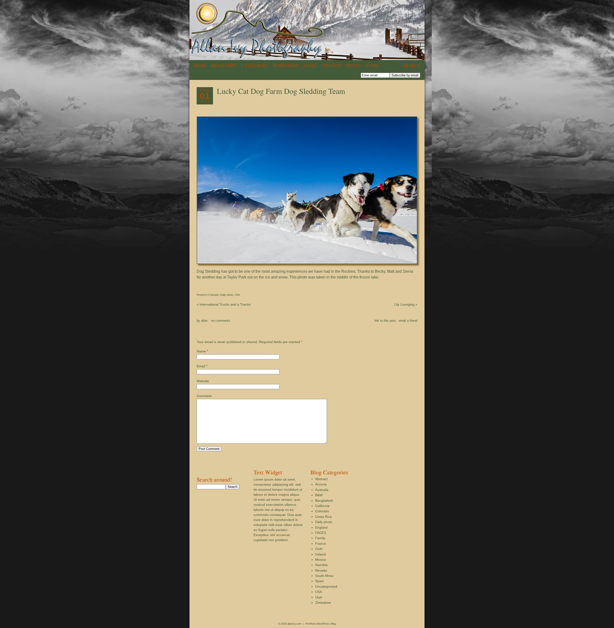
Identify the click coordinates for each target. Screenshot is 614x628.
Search (411, 65)
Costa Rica (323, 517)
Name (201, 351)
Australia (321, 490)
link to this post (385, 320)
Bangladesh (324, 500)
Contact (331, 65)
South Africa (324, 576)
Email (201, 366)
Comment (204, 396)
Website (203, 381)
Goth (319, 549)
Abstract (321, 479)
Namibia (321, 565)
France (320, 543)
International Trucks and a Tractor (224, 304)
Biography (223, 65)
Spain (319, 581)
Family (320, 538)
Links (310, 65)
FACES (320, 533)
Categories (254, 65)
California (322, 506)
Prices (353, 65)
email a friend (408, 320)
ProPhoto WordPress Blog (320, 623)
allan (204, 320)
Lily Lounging (405, 304)
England (321, 527)
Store (372, 65)
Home (200, 65)
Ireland (320, 554)
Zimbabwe (323, 602)
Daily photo (226, 294)
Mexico (320, 560)
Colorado (213, 294)
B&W (319, 495)
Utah (318, 597)
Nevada (321, 570)
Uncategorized (326, 586)
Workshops (286, 65)
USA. (238, 294)
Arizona (321, 484)
